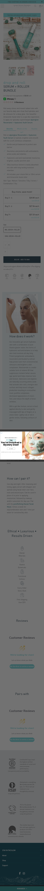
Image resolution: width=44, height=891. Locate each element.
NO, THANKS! (11, 448)
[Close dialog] (1, 433)
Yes (11, 440)
